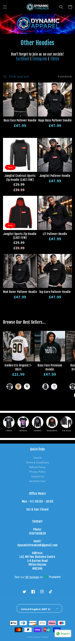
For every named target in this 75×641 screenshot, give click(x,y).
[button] (5, 7)
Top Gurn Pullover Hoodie (55, 292)
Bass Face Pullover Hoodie (20, 120)
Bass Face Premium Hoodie (50, 367)
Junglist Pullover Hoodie (55, 176)
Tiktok (54, 59)
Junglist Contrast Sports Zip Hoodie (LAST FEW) (20, 178)
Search (37, 457)
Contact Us (37, 476)
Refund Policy (37, 467)
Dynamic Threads (41, 637)
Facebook (22, 59)
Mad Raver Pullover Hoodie (20, 292)
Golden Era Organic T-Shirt (18, 367)
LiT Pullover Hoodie (55, 234)
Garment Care (37, 481)
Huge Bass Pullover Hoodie (55, 120)
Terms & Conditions (37, 462)
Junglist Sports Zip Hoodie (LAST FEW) (20, 236)
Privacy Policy (37, 471)
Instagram (39, 59)
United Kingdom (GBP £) (35, 609)
